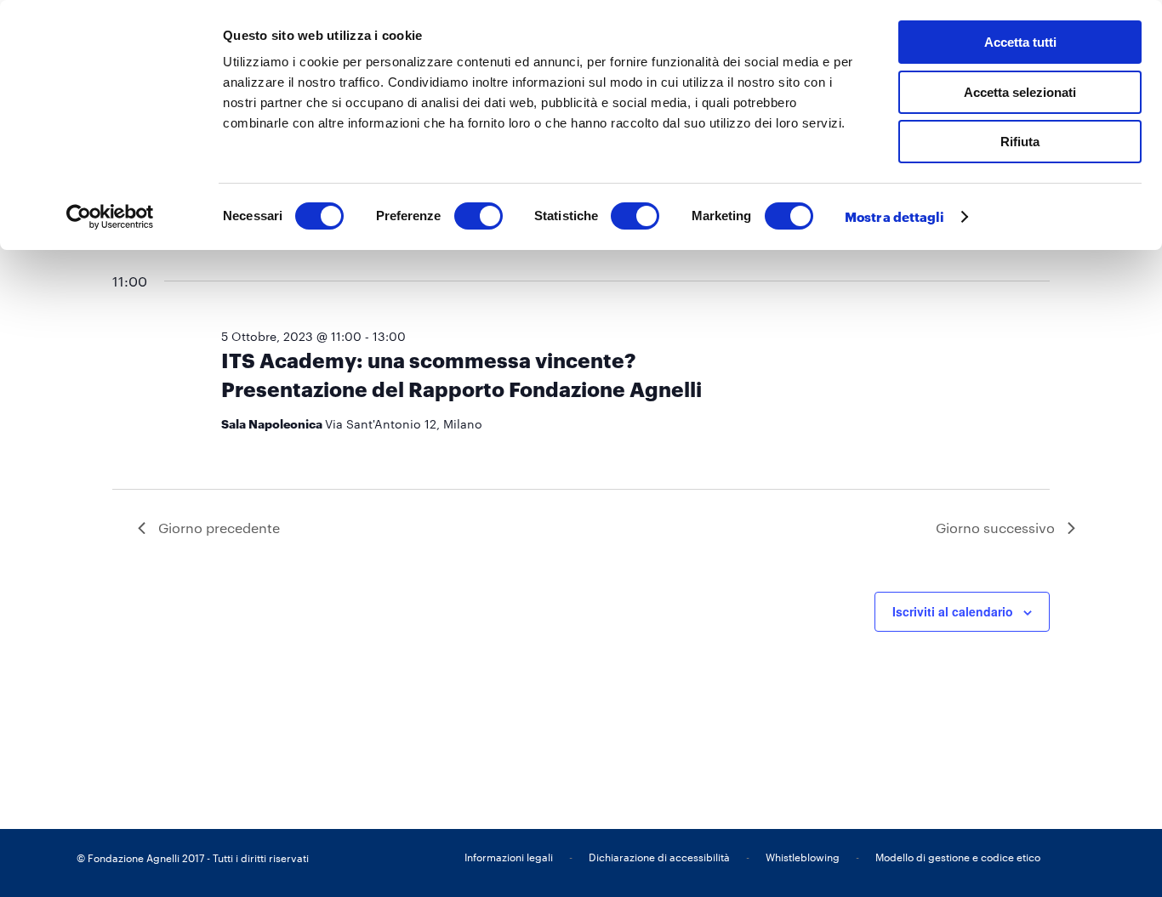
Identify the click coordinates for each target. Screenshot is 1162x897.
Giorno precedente (219, 527)
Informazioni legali (508, 857)
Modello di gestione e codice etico (957, 857)
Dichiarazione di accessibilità (659, 857)
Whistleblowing (803, 857)
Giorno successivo (995, 527)
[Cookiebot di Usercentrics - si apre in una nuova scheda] (110, 217)
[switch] (478, 216)
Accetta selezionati (1020, 92)
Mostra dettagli (895, 216)
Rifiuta (1020, 141)
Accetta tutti (1020, 42)
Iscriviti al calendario (952, 611)
